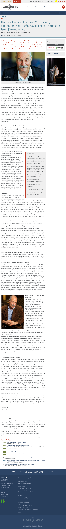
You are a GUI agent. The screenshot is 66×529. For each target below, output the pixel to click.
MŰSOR (28, 7)
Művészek (29, 471)
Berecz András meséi (11, 451)
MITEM (57, 7)
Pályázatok (4, 490)
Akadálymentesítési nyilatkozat (33, 472)
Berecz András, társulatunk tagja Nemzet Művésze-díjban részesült (19, 464)
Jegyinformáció (40, 471)
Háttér (52, 7)
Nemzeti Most (7, 1)
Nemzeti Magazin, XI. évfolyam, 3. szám (12, 35)
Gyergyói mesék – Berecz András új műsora (16, 442)
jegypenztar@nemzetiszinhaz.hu (28, 491)
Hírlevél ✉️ (4, 477)
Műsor (20, 471)
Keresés (56, 44)
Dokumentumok (5, 485)
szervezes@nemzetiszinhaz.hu (24, 483)
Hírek (13, 471)
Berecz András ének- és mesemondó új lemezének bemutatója (18, 457)
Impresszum (4, 494)
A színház (51, 471)
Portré (39, 7)
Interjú (34, 7)
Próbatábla (4, 496)
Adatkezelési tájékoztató (4, 480)
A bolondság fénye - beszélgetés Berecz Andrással (18, 445)
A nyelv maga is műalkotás (12, 448)
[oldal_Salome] (56, 72)
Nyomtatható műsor (7, 483)
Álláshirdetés (5, 487)
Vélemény (46, 7)
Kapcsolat (4, 492)
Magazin (16, 1)
